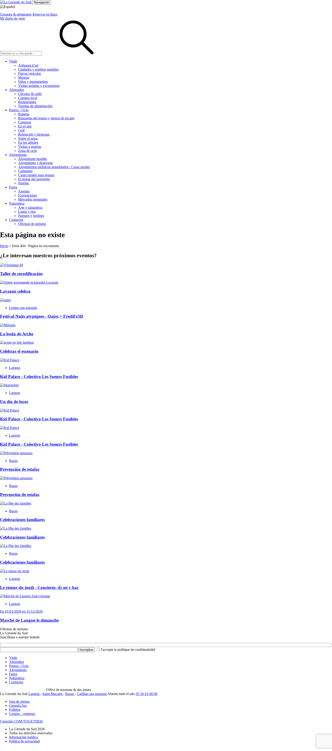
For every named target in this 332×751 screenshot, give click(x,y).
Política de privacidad (24, 741)
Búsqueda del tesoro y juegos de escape (46, 118)
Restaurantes (27, 102)
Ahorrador (16, 90)
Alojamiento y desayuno (35, 163)
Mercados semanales (32, 199)
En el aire (25, 126)
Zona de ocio (27, 151)
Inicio (4, 246)
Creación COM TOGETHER (21, 721)
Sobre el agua (27, 138)
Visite (13, 61)
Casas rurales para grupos (36, 175)
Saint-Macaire (52, 694)
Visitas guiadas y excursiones (39, 86)
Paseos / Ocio (18, 110)
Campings (25, 171)
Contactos (16, 220)
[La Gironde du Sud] (16, 2)
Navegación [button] (41, 2)
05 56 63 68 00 (146, 694)
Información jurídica (23, 737)
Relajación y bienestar (33, 134)
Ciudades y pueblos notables (38, 69)
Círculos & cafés (30, 94)
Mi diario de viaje (12, 18)
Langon (34, 694)
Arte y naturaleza (30, 207)
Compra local (27, 98)
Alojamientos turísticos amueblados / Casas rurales (54, 167)
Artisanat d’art (28, 65)
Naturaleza (16, 203)
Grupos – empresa (22, 714)
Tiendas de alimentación (35, 106)
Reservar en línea (45, 14)
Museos (23, 77)
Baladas (23, 114)
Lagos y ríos (27, 211)
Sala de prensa (19, 701)
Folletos (14, 710)
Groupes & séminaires (16, 14)
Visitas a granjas (29, 146)
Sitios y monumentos (33, 81)
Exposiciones (27, 195)
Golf (21, 130)
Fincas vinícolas (29, 73)
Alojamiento (18, 155)
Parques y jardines (31, 216)
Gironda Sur (18, 705)
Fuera (13, 187)
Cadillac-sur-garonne (92, 694)
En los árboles (28, 142)
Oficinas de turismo (32, 224)
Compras (24, 122)
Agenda (23, 191)
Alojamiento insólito (32, 159)
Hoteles (23, 183)
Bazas (70, 694)
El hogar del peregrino (34, 179)
